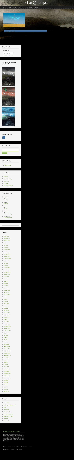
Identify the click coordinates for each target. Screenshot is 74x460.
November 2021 (7, 254)
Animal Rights (7, 402)
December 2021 (7, 252)
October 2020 (7, 274)
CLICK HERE (8, 165)
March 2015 (6, 366)
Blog (5, 407)
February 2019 (7, 306)
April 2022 (6, 247)
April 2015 (6, 364)
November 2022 (7, 238)
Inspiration (6, 409)
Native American (7, 411)
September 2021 (7, 258)
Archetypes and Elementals (10, 405)
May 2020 (6, 283)
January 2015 (6, 369)
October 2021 (7, 256)
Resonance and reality (8, 416)
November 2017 (7, 315)
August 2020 (6, 276)
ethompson (6, 197)
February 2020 (7, 290)
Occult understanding (8, 414)
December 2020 (7, 270)
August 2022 (6, 243)
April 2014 (6, 389)
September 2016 (7, 330)
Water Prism (6, 181)
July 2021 (6, 263)
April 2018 (6, 308)
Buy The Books (24, 446)
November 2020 (7, 272)
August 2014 (6, 380)
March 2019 (6, 303)
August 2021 (6, 261)
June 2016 (6, 337)
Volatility (6, 176)
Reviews (17, 446)
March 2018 (6, 310)
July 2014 (6, 382)
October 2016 (7, 328)
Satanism (6, 418)
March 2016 (6, 344)
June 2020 (6, 281)
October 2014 (7, 375)
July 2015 (6, 360)
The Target (6, 183)
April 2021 (6, 265)
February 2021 (7, 267)
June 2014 (6, 384)
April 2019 (6, 301)
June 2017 (6, 319)
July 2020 (6, 279)
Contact (30, 446)
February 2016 (7, 346)
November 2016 (7, 326)
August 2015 (6, 357)
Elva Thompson (11, 449)
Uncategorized (7, 421)
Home (4, 446)
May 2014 (6, 387)
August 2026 (6, 236)
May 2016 (6, 339)
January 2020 (6, 292)
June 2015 (6, 362)
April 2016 (6, 342)
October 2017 (7, 317)
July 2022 (6, 245)
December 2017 (7, 312)
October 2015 (7, 353)
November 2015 (7, 351)
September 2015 (7, 355)
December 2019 (7, 294)
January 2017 (6, 321)
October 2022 (7, 240)
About (13, 446)
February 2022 (7, 249)
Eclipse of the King (8, 179)
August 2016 (6, 333)
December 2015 (7, 348)
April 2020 (6, 285)
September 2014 (7, 378)
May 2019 (6, 299)
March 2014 (6, 391)
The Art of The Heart (8, 185)
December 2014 (7, 371)
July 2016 (6, 335)
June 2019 (6, 297)
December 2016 (7, 324)
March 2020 (6, 288)
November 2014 (7, 373)
